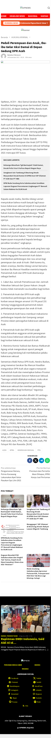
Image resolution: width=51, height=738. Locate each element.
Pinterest (15, 682)
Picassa (14, 702)
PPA (39, 450)
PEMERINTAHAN (12, 636)
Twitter (38, 678)
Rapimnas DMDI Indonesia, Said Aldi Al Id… (22, 641)
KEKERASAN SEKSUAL (26, 450)
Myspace (39, 694)
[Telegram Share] (41, 460)
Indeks (37, 665)
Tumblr (38, 682)
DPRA (12, 450)
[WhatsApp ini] (47, 460)
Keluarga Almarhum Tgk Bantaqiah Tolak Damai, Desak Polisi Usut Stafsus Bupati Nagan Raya (12, 512)
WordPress (38, 686)
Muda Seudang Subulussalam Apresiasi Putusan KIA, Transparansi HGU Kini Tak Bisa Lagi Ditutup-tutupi (38, 573)
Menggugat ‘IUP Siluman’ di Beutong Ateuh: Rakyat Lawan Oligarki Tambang (38, 526)
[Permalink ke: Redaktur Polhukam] (3, 56)
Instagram (14, 690)
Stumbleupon (14, 686)
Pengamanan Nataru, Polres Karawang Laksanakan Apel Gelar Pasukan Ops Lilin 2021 (11, 474)
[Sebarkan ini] (29, 460)
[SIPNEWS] (25, 7)
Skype (15, 698)
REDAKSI (25, 669)
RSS (26, 706)
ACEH (4, 450)
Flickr (39, 702)
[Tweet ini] (35, 460)
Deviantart (14, 694)
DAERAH (3, 636)
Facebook (14, 678)
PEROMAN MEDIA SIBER (13, 665)
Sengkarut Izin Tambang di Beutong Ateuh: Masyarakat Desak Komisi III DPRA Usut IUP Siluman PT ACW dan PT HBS (25, 176)
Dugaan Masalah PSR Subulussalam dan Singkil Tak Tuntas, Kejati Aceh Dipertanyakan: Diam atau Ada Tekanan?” (12, 560)
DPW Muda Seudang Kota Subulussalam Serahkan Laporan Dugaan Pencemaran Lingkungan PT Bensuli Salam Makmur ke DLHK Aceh (25, 186)
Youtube (39, 698)
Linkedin (39, 690)
